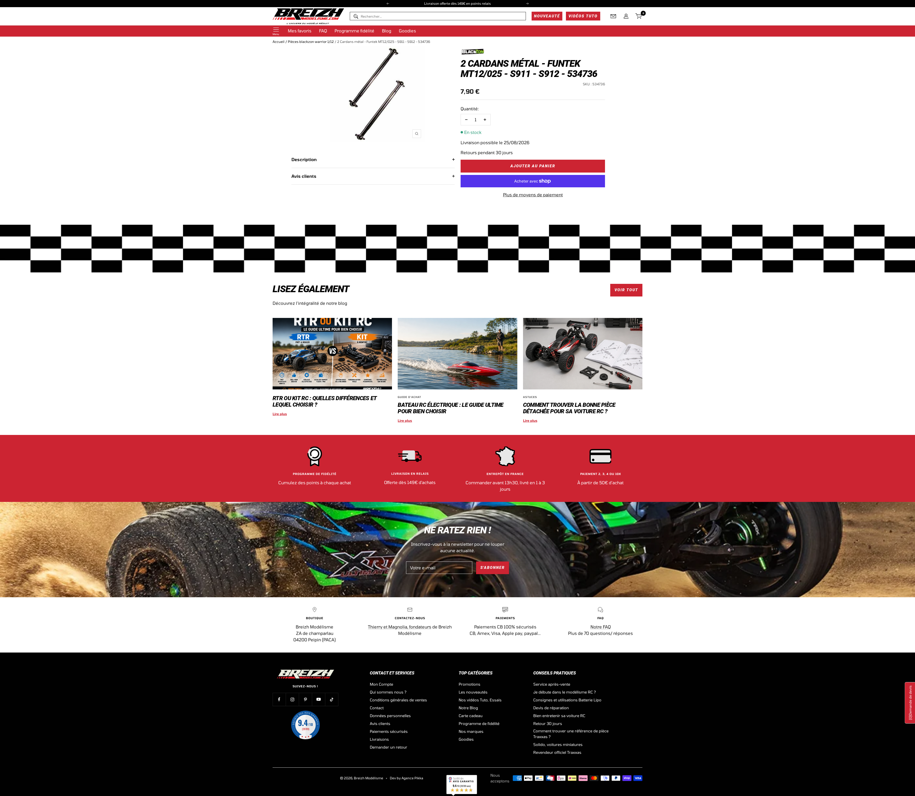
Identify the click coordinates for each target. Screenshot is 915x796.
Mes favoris (299, 30)
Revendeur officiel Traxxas (557, 752)
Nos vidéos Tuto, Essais (480, 700)
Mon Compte (381, 684)
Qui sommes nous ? (388, 692)
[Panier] (638, 16)
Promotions (469, 684)
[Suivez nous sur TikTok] (331, 699)
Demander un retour (388, 747)
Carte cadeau (471, 715)
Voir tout (626, 290)
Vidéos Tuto (583, 16)
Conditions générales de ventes (398, 700)
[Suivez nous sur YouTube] (318, 699)
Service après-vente (551, 684)
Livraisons (379, 739)
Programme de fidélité (479, 723)
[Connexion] (626, 16)
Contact (377, 707)
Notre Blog (468, 707)
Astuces (530, 396)
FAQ (323, 30)
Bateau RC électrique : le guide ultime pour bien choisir (450, 408)
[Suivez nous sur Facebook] (279, 699)
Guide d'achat (409, 396)
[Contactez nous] (613, 16)
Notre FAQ (600, 626)
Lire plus (280, 414)
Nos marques (471, 731)
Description (304, 159)
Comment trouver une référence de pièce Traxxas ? (571, 734)
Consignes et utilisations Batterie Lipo (567, 700)
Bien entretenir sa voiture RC (559, 715)
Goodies (407, 30)
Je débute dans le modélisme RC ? (564, 692)
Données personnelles (390, 715)
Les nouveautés (473, 692)
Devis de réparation (551, 707)
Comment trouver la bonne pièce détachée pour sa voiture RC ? (569, 408)
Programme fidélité (354, 30)
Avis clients (303, 176)
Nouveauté (547, 16)
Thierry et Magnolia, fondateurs (399, 626)
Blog (386, 30)
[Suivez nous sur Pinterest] (305, 699)
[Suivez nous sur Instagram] (292, 699)
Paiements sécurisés (389, 731)
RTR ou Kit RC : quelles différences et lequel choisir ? (324, 401)
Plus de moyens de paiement (533, 194)
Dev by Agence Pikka (406, 778)
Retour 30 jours (547, 723)
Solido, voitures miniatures (558, 744)
